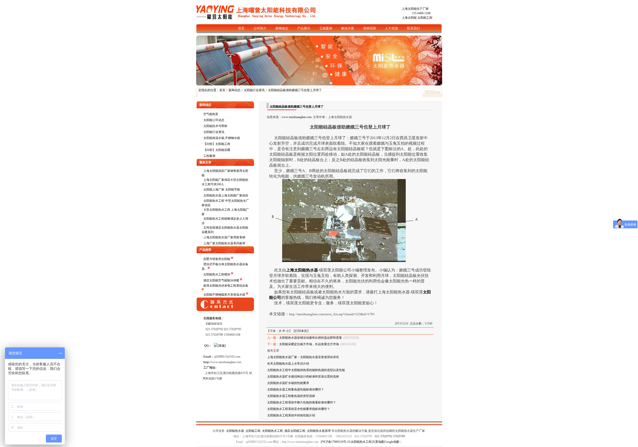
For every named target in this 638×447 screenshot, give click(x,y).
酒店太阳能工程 (294, 431)
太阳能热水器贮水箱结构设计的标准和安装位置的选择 (303, 376)
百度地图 (378, 442)
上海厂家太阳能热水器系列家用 (224, 243)
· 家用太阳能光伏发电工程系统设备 (225, 285)
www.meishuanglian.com (297, 117)
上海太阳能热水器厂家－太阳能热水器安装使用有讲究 (303, 357)
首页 (222, 90)
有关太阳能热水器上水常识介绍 (288, 363)
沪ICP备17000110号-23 (335, 442)
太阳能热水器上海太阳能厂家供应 (225, 195)
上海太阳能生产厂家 (415, 8)
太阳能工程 (424, 17)
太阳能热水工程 (272, 431)
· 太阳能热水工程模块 (216, 274)
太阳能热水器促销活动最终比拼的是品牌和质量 (310, 337)
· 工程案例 (208, 156)
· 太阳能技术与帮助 (214, 126)
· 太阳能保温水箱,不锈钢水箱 (221, 138)
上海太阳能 (409, 17)
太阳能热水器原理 (319, 431)
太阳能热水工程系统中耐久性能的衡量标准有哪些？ (301, 402)
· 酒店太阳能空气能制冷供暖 (221, 280)
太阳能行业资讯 (254, 90)
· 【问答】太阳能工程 (216, 144)
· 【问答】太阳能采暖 (216, 150)
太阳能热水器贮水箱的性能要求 (288, 383)
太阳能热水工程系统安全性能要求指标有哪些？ (298, 409)
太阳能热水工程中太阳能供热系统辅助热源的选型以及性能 (306, 370)
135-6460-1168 (421, 13)
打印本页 (301, 331)
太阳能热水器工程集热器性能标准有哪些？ (295, 389)
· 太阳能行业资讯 (213, 132)
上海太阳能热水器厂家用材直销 (224, 237)
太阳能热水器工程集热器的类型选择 (291, 396)
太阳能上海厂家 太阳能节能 (221, 189)
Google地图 (392, 442)
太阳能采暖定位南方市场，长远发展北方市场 (309, 344)
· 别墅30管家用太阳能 (216, 259)
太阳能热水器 (235, 431)
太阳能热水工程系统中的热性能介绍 (291, 415)
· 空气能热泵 (210, 114)
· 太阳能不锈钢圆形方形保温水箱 (224, 294)
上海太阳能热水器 (302, 270)
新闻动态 (234, 90)
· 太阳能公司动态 (213, 120)
